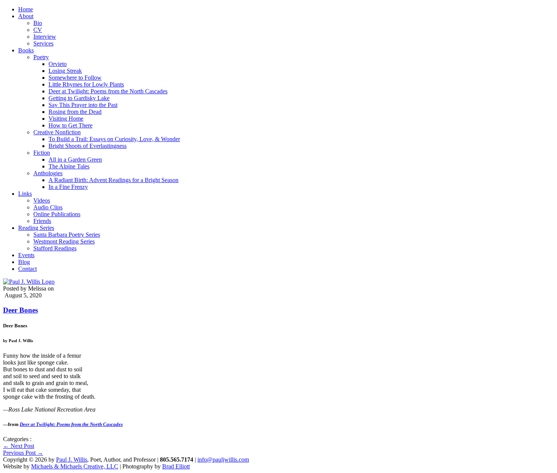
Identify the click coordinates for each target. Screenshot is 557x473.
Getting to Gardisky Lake (79, 98)
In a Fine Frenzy (68, 187)
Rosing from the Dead (75, 111)
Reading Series (36, 228)
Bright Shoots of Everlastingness (88, 146)
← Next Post (18, 446)
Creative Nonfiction (57, 132)
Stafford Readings (55, 248)
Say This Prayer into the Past (83, 105)
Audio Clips (48, 207)
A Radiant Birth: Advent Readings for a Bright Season (113, 180)
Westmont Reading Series (64, 241)
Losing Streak (65, 71)
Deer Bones (20, 310)
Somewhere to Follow (75, 77)
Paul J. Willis (71, 459)
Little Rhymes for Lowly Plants (86, 84)
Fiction (41, 152)
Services (43, 43)
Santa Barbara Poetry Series (66, 234)
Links (25, 193)
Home (25, 9)
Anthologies (48, 173)
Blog (24, 262)
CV (37, 30)
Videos (41, 200)
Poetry (41, 57)
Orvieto (58, 64)
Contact (27, 269)
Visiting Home (66, 118)
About (25, 16)
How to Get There (70, 125)
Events (26, 255)
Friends (42, 221)
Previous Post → (23, 452)
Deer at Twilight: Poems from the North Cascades (108, 91)
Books (26, 50)
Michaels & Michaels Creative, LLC (74, 466)
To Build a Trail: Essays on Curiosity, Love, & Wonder (114, 139)
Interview (44, 36)
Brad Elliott (176, 466)
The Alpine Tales (69, 166)
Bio (37, 23)
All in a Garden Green (75, 159)
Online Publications (56, 214)
